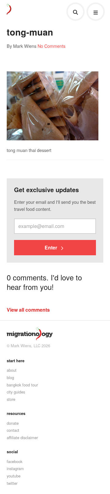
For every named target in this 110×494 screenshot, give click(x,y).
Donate (13, 423)
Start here (15, 360)
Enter (51, 247)
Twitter (12, 483)
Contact (13, 430)
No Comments (51, 46)
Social (12, 451)
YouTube (13, 476)
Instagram (15, 468)
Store (11, 399)
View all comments (28, 309)
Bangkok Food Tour (22, 385)
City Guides (16, 392)
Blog (10, 377)
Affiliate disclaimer (22, 437)
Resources (16, 413)
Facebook (14, 461)
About (11, 370)
